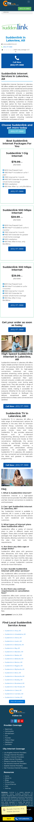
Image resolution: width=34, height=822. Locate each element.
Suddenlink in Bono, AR (13, 673)
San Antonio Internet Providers (15, 763)
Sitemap (8, 788)
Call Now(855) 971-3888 (17, 63)
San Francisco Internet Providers (16, 768)
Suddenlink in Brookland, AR (14, 683)
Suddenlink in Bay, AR (12, 648)
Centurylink (9, 731)
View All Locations (17, 701)
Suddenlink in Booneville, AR (14, 676)
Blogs (7, 780)
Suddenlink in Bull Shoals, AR (15, 687)
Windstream (9, 733)
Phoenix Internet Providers (14, 761)
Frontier (8, 738)
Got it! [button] (9, 818)
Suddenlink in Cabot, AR (13, 690)
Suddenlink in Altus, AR (13, 631)
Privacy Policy (9, 782)
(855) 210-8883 (24, 8)
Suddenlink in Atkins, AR (13, 638)
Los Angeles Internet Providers (15, 753)
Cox (6, 736)
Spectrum (8, 729)
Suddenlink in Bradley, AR (13, 680)
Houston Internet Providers (14, 757)
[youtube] (21, 721)
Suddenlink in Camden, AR (14, 694)
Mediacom (9, 742)
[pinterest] (18, 721)
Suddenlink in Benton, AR (13, 662)
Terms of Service (10, 784)
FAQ (6, 786)
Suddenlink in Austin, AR (13, 641)
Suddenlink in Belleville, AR (14, 659)
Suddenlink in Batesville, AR (14, 645)
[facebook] (12, 721)
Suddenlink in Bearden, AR (14, 652)
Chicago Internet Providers (14, 755)
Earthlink (8, 744)
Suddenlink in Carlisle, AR (13, 697)
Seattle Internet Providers (13, 766)
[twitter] (15, 721)
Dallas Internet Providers (13, 759)
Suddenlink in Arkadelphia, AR (15, 634)
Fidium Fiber (9, 740)
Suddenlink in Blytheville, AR (14, 669)
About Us (8, 778)
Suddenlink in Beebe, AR (13, 655)
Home (7, 776)
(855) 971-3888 (7, 47)
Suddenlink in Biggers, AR (13, 666)
